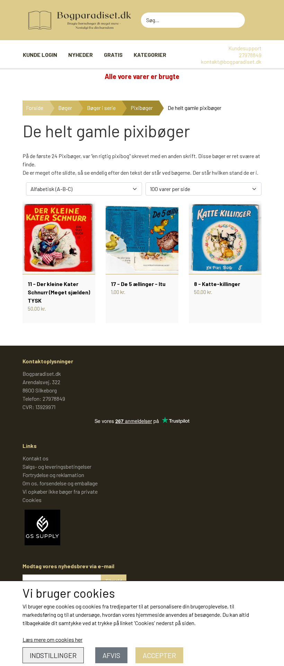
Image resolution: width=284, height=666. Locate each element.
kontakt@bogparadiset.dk (231, 61)
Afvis (111, 655)
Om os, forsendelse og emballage (60, 483)
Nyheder (80, 54)
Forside (34, 107)
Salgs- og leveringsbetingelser (57, 466)
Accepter (159, 655)
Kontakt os (35, 458)
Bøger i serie (101, 107)
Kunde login (40, 54)
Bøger (65, 107)
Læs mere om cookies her (52, 639)
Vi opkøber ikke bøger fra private (60, 491)
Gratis (113, 54)
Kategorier (150, 54)
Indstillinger (53, 655)
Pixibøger (142, 107)
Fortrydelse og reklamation (53, 475)
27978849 (250, 55)
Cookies (32, 499)
